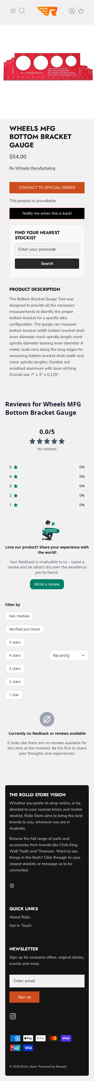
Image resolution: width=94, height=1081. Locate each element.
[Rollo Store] (47, 11)
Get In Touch (20, 925)
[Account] (69, 11)
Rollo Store (29, 1066)
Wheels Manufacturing (35, 168)
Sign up (24, 997)
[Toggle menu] (13, 11)
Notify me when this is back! (47, 213)
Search (47, 263)
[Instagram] (12, 885)
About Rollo (19, 917)
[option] (47, 72)
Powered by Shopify (52, 1066)
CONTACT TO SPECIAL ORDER (47, 187)
